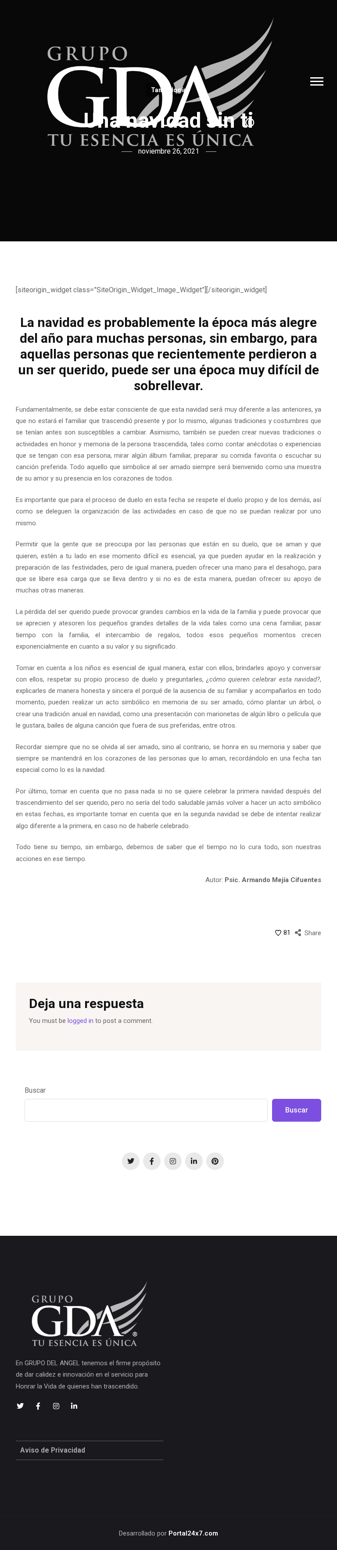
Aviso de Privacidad (52, 1450)
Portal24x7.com (193, 1533)
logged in (80, 1021)
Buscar (35, 1090)
